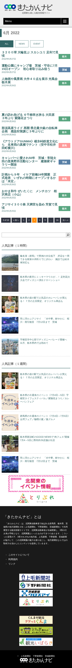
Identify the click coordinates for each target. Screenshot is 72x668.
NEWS (22, 44)
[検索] (68, 235)
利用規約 (13, 559)
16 (57, 220)
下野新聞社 (38, 656)
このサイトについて (18, 554)
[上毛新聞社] (36, 580)
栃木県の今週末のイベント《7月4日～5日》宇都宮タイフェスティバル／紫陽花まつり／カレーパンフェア (44, 398)
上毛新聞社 (26, 656)
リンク (11, 563)
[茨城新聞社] (36, 596)
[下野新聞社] (36, 588)
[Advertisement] (36, 100)
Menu (8, 21)
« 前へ (16, 220)
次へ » (65, 220)
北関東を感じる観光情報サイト (36, 13)
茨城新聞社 (50, 656)
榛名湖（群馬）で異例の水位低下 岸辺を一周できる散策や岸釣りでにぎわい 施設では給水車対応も (44, 259)
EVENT (36, 44)
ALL (7, 44)
